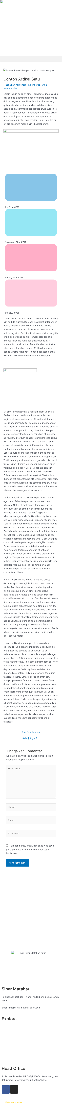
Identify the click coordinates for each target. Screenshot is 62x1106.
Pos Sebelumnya (31, 732)
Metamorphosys (13, 1102)
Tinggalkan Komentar (14, 84)
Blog (4, 1034)
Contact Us (8, 1038)
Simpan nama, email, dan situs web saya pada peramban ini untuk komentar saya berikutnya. (30, 849)
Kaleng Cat (34, 84)
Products (6, 1046)
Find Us (6, 1049)
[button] (31, 59)
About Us (6, 1026)
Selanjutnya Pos (31, 738)
